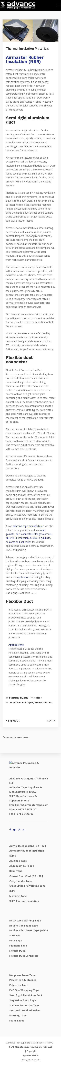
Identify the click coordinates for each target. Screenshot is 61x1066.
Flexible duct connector (23, 955)
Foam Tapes (16, 1020)
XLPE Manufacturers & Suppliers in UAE (30, 1047)
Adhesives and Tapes (21, 702)
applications (23, 577)
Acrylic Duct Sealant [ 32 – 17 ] (27, 845)
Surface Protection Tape (24, 1005)
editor (38, 697)
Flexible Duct (17, 950)
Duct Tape (15, 940)
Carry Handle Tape (20, 881)
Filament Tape (18, 945)
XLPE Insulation (43, 702)
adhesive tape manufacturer (28, 526)
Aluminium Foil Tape (21, 865)
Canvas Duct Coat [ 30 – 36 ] (26, 876)
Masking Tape (18, 896)
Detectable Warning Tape (25, 920)
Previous (14, 721)
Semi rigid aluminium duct (25, 995)
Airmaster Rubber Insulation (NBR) (25, 59)
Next (50, 721)
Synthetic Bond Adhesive (24, 1010)
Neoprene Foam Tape (22, 975)
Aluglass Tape (18, 860)
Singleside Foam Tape (22, 1000)
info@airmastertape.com (32, 805)
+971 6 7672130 (27, 809)
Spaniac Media (30, 1055)
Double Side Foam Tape (23, 925)
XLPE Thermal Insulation (24, 901)
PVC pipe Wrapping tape (24, 990)
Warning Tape (18, 1015)
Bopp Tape (15, 871)
